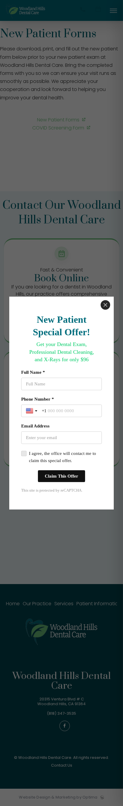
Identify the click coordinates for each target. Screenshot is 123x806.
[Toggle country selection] (32, 410)
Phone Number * (37, 399)
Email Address (35, 426)
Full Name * (33, 372)
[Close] (105, 305)
